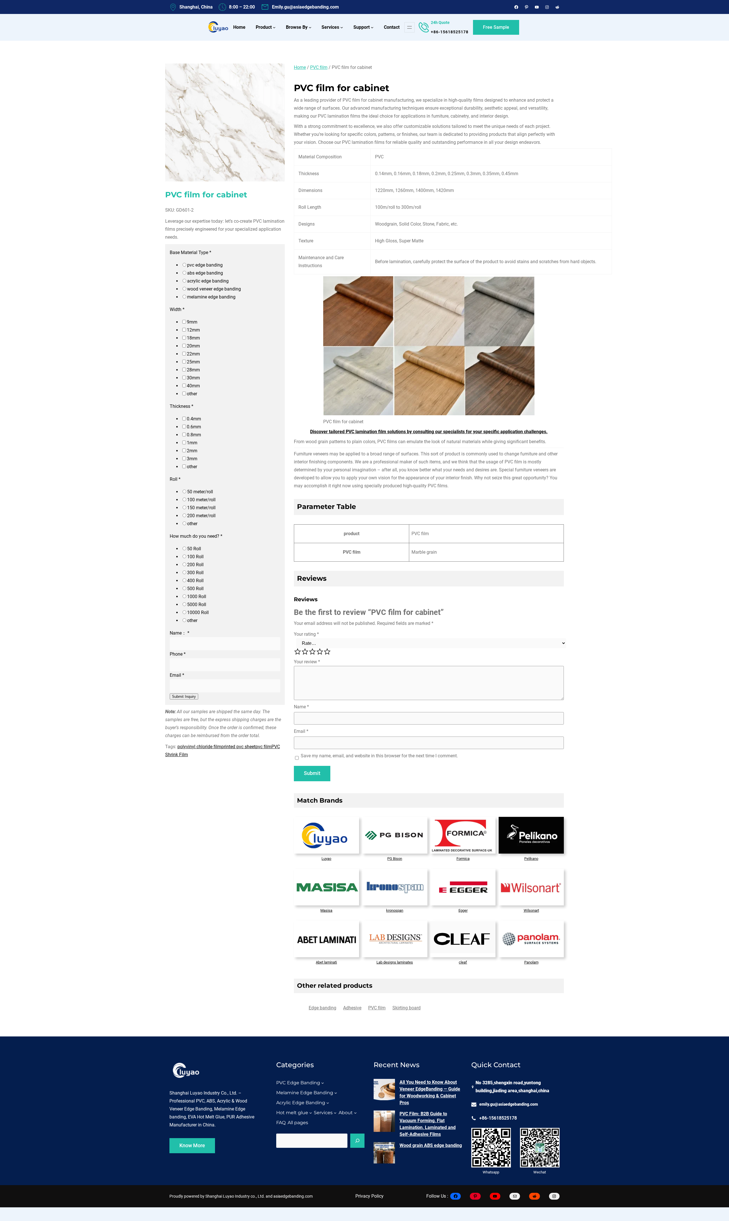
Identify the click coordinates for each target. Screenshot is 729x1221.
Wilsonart (531, 910)
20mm (193, 346)
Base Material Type (190, 252)
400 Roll (195, 580)
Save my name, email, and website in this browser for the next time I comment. (379, 755)
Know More (192, 1145)
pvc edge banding (205, 265)
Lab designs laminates (394, 962)
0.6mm (194, 427)
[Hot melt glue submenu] (310, 1112)
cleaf (463, 962)
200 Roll (195, 564)
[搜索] (357, 1141)
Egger (463, 910)
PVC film (318, 67)
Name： (179, 633)
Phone (178, 653)
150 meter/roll (201, 507)
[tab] (322, 1008)
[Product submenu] (274, 27)
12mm (193, 330)
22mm (193, 354)
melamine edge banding (211, 297)
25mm (193, 362)
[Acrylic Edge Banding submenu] (327, 1102)
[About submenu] (355, 1112)
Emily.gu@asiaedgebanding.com (305, 7)
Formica (463, 858)
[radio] (297, 651)
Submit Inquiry (184, 696)
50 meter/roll (200, 491)
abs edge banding (205, 273)
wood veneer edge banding (214, 289)
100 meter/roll (201, 499)
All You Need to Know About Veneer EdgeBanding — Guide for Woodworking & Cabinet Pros (430, 1092)
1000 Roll (196, 596)
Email (177, 675)
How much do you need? (196, 536)
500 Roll (195, 588)
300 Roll (195, 572)
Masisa (326, 910)
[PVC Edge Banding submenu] (322, 1082)
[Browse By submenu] (310, 27)
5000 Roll (196, 604)
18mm (193, 338)
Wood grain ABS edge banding (431, 1145)
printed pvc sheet (238, 746)
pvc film (263, 746)
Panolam (531, 962)
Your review (307, 661)
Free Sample (496, 27)
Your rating (306, 634)
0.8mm (194, 434)
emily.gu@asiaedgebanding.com (508, 1104)
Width (177, 309)
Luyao (326, 858)
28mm (193, 370)
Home (300, 67)
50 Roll (194, 548)
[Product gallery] (225, 123)
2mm (192, 450)
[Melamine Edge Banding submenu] (335, 1092)
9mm (192, 322)
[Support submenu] (372, 27)
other (192, 393)
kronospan (394, 910)
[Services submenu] (341, 27)
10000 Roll (198, 612)
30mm (193, 378)
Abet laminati (326, 962)
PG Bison (394, 858)
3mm (192, 458)
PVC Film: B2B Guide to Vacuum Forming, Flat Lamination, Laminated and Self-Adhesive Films (428, 1124)
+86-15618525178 (449, 32)
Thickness (181, 406)
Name (301, 706)
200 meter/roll (201, 515)
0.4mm (194, 419)
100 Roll (195, 556)
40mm (193, 385)
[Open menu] (409, 27)
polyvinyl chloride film (199, 746)
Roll (175, 479)
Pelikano (531, 858)
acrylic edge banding (208, 281)
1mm (192, 442)
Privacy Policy (369, 1196)
